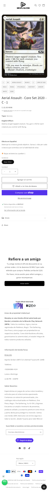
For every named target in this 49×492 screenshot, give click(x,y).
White (5, 91)
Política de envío (41, 483)
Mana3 (12, 87)
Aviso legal (26, 487)
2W (8, 82)
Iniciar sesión (24, 283)
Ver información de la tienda (14, 210)
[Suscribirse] (40, 432)
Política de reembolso (27, 483)
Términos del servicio (11, 483)
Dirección (8, 355)
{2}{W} (12, 91)
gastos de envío (8, 110)
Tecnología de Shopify (23, 480)
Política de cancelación (38, 487)
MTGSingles (21, 87)
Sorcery (40, 87)
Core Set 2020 (41, 82)
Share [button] (6, 225)
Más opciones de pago (24, 198)
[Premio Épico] (44, 487)
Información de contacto (13, 487)
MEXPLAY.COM (12, 480)
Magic (5, 87)
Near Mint (31, 87)
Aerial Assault (17, 82)
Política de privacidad (38, 480)
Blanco (27, 82)
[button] (4, 5)
